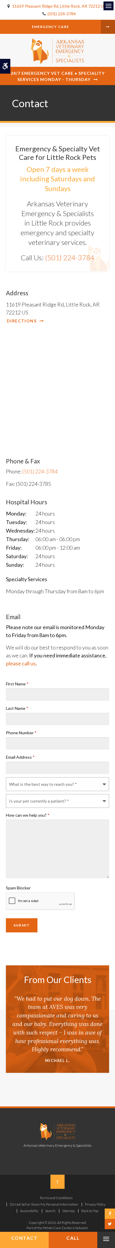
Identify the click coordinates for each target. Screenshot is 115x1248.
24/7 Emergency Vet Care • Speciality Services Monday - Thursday (58, 76)
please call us (21, 663)
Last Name (17, 708)
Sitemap (68, 1211)
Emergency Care (50, 26)
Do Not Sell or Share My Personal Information (44, 1204)
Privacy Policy (95, 1204)
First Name (17, 683)
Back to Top (89, 1211)
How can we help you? (28, 815)
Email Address (20, 757)
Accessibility (29, 1211)
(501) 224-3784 (61, 13)
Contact (24, 1238)
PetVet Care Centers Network (65, 1228)
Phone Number (21, 732)
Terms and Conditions (56, 1198)
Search (50, 1211)
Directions (22, 320)
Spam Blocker (18, 887)
